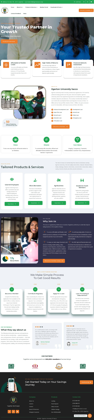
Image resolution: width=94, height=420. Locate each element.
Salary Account (55, 406)
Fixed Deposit (54, 403)
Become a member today (53, 261)
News (24, 13)
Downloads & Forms (56, 7)
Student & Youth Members (82, 187)
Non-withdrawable (56, 412)
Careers (31, 403)
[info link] (12, 179)
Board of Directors (34, 409)
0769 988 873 (76, 403)
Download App (85, 382)
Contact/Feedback (16, 13)
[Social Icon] (84, 2)
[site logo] (13, 400)
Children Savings (55, 409)
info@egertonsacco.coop (79, 408)
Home (12, 7)
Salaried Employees (12, 185)
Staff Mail (78, 2)
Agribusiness (58, 186)
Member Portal (44, 7)
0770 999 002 (76, 406)
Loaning (53, 401)
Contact (31, 406)
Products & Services (31, 7)
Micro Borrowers (35, 186)
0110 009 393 (76, 400)
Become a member (85, 10)
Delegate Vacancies (34, 412)
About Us (19, 7)
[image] (11, 392)
